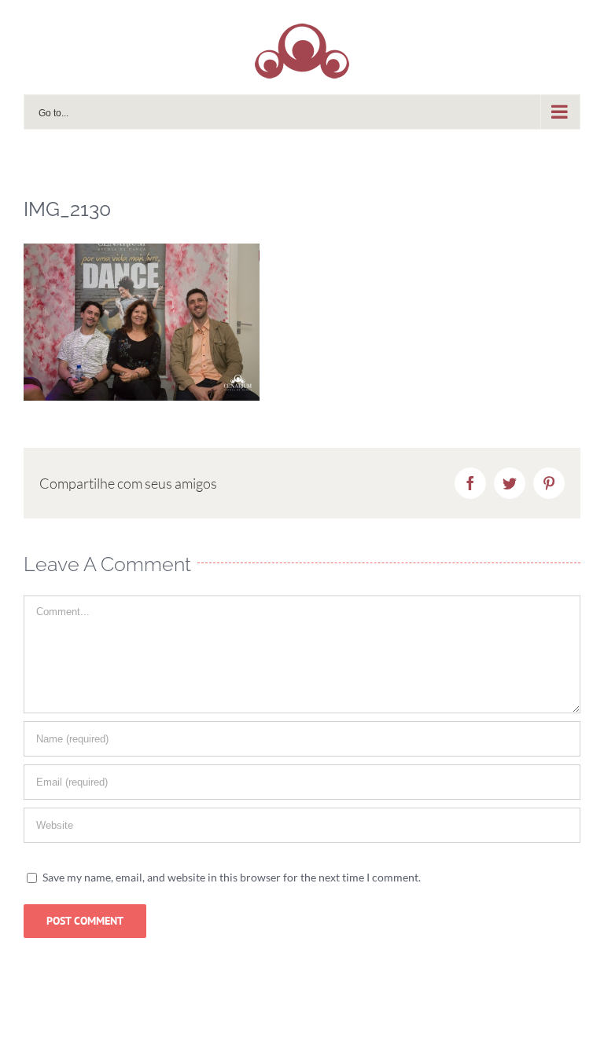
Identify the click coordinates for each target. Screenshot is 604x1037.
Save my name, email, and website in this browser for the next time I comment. (231, 877)
